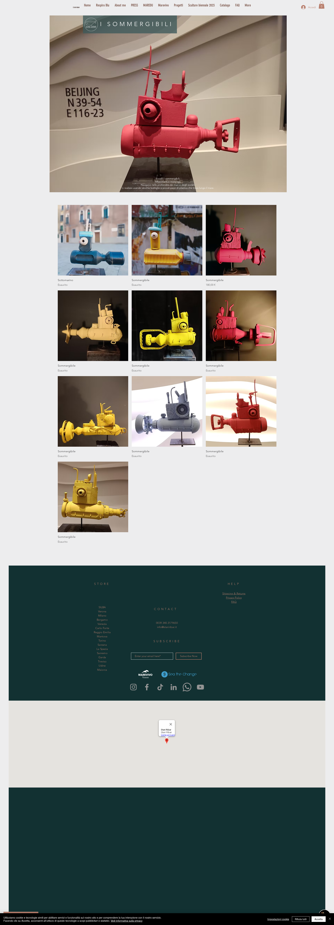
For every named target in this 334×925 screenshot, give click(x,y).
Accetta (319, 919)
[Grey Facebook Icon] (146, 687)
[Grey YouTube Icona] (200, 687)
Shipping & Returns (233, 593)
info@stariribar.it (167, 627)
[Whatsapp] (187, 687)
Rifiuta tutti (301, 919)
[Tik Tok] (160, 687)
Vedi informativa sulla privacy (126, 920)
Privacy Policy (234, 597)
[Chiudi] (330, 919)
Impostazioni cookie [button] (278, 919)
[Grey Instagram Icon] (133, 687)
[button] (322, 5)
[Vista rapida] (93, 240)
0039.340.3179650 (167, 622)
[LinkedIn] (173, 687)
